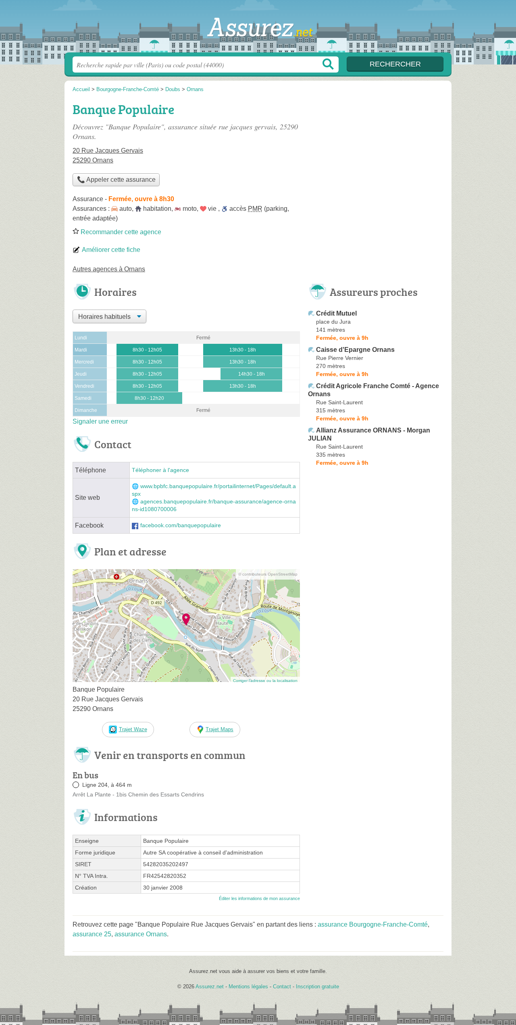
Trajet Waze (133, 729)
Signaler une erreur (100, 421)
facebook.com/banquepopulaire (180, 525)
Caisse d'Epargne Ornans (355, 349)
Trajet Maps (219, 729)
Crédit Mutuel (336, 313)
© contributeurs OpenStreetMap (268, 574)
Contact (282, 986)
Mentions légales (248, 986)
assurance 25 (92, 934)
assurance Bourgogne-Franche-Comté (373, 924)
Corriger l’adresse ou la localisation (265, 680)
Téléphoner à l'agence (160, 470)
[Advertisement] (375, 155)
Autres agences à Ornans (109, 269)
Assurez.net (258, 28)
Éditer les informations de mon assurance (259, 898)
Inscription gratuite (317, 986)
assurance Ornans (140, 934)
